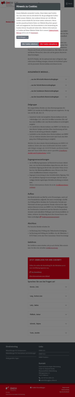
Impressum (34, 33)
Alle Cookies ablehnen (30, 44)
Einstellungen (21, 37)
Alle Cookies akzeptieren (48, 44)
